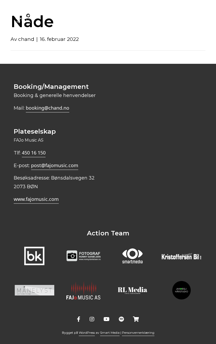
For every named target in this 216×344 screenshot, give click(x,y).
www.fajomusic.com (36, 199)
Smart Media (110, 333)
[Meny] (199, 13)
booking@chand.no (47, 108)
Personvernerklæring (138, 333)
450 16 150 (34, 152)
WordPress (87, 333)
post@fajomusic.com (54, 165)
